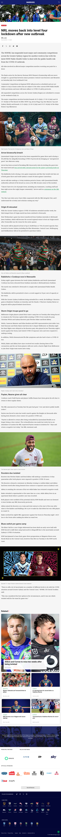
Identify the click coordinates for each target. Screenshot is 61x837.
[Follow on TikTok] (16, 794)
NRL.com (4, 38)
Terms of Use (3, 833)
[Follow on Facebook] (20, 794)
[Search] (59, 2)
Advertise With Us (31, 833)
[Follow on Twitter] (23, 794)
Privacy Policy (10, 833)
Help (20, 833)
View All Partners (30, 787)
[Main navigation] (2, 2)
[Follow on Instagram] (26, 794)
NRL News (4, 25)
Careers (16, 833)
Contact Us (24, 833)
